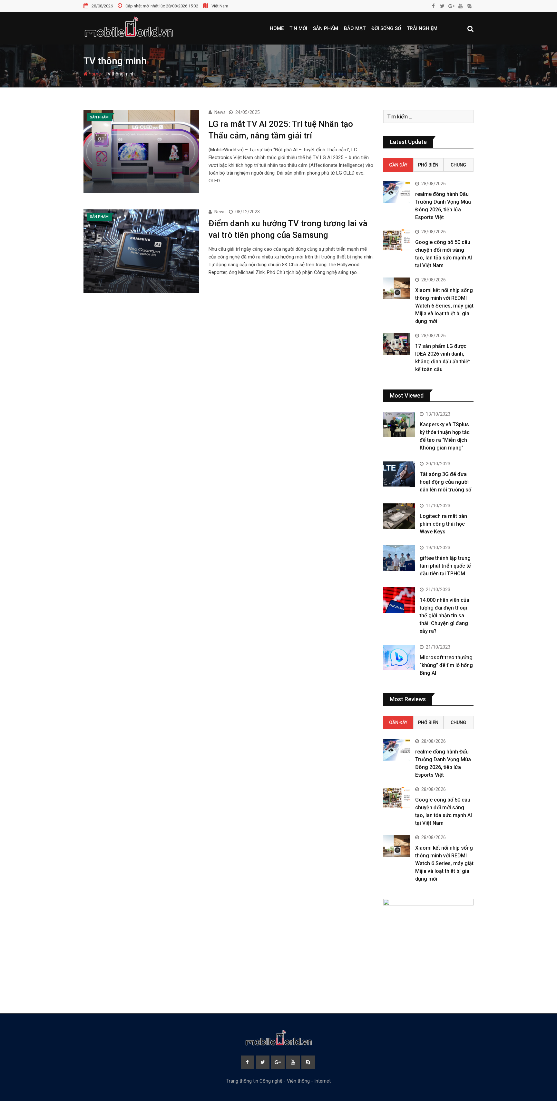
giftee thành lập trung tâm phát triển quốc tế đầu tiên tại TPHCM (445, 566)
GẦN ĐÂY (398, 164)
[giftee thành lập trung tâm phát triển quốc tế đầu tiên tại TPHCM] (399, 558)
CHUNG (458, 164)
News (220, 112)
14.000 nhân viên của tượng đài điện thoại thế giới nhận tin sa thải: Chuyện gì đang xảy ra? (444, 615)
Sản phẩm (325, 28)
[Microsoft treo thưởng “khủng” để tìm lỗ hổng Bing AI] (399, 657)
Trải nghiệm (422, 28)
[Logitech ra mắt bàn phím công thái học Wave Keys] (399, 516)
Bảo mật (355, 28)
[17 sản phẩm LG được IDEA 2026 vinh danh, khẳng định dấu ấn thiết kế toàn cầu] (396, 344)
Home (277, 28)
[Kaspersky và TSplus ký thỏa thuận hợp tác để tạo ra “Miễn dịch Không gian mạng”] (399, 424)
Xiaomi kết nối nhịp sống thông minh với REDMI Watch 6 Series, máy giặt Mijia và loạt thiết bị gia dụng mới (444, 305)
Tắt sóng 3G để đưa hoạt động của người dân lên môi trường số (445, 482)
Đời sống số (386, 28)
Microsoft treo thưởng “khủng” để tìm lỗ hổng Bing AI (446, 665)
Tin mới (298, 28)
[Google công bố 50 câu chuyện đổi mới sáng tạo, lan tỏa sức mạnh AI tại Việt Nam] (396, 240)
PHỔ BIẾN (428, 164)
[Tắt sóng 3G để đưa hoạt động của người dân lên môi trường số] (399, 474)
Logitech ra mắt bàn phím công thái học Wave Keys (443, 524)
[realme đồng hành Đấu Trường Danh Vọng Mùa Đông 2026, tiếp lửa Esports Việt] (396, 192)
